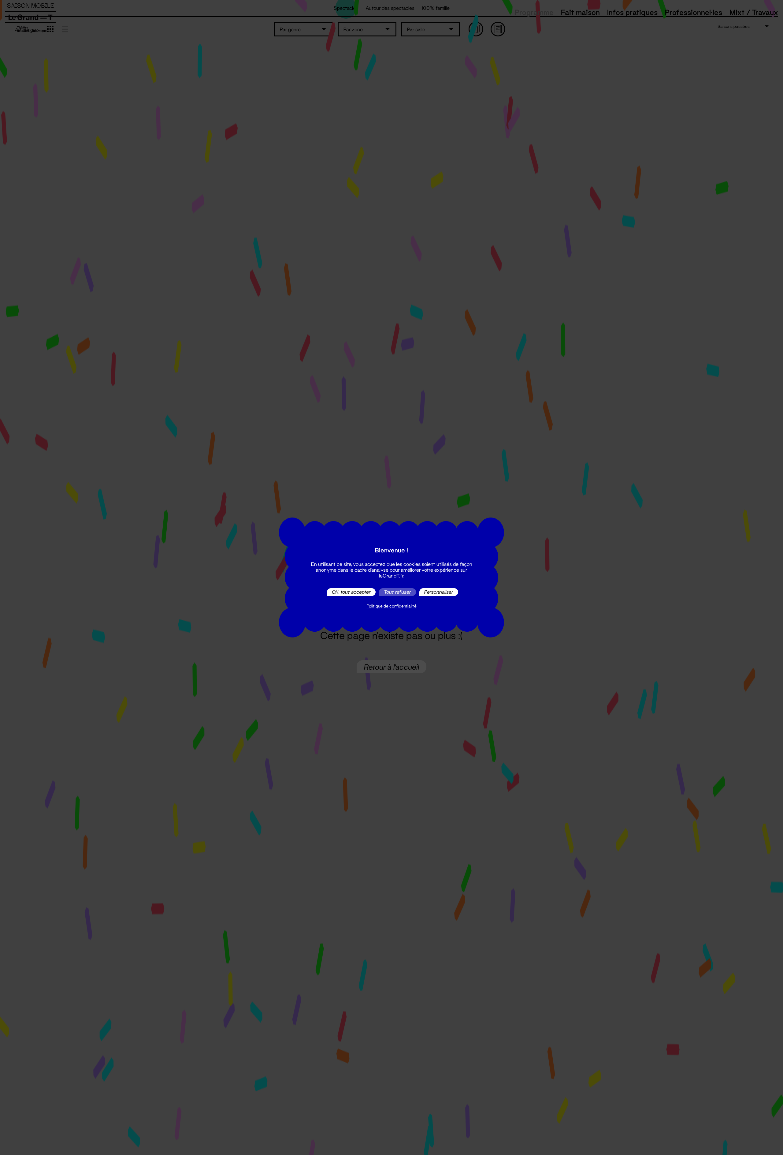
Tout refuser (397, 592)
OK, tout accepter (351, 592)
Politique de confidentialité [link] (392, 606)
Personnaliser (438, 592)
